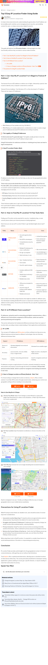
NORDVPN (11, 288)
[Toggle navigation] (45, 5)
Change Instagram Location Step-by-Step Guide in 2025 (19, 580)
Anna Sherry (7, 17)
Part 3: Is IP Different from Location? (13, 61)
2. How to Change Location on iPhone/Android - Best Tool (22, 66)
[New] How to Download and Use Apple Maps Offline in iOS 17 (21, 583)
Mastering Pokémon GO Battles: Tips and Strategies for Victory (21, 586)
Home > (4, 10)
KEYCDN (10, 274)
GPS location (21, 332)
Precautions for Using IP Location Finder (14, 68)
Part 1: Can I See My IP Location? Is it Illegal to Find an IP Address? (21, 55)
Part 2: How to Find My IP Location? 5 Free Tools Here (18, 58)
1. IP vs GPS (9, 63)
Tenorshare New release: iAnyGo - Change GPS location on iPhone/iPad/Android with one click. (20, 600)
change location (19, 18)
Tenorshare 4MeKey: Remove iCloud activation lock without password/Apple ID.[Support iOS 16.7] (25, 604)
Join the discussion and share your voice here (17, 571)
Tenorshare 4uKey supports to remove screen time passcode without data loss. (24, 596)
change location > (11, 10)
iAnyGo (32, 378)
